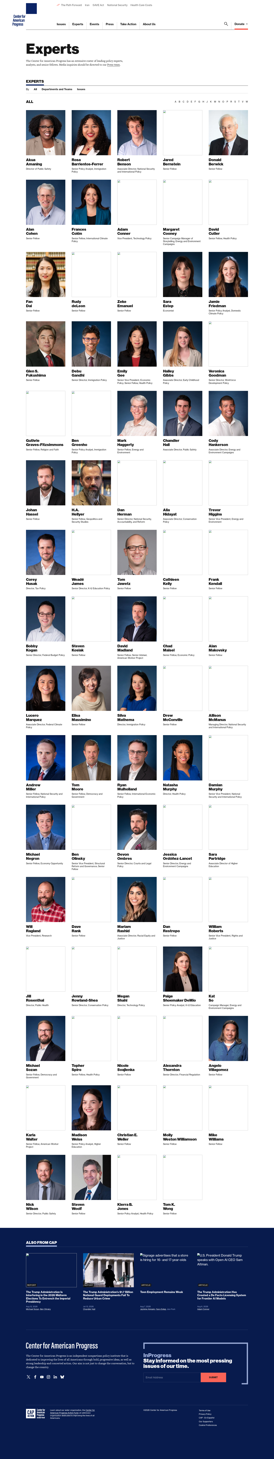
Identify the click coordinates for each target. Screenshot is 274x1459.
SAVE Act (98, 5)
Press (110, 24)
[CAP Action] (36, 1413)
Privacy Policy (205, 1414)
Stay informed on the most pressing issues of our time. (187, 1361)
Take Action (128, 24)
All (35, 89)
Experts (77, 24)
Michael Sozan (32, 1309)
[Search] (226, 26)
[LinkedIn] (55, 1377)
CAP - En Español (206, 1418)
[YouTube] (41, 1377)
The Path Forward (71, 5)
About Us (149, 24)
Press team (113, 65)
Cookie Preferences (208, 1425)
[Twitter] (28, 1377)
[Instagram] (48, 1377)
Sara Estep (161, 1309)
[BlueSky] (62, 1377)
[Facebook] (35, 1377)
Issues (61, 24)
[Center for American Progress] (32, 15)
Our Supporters (206, 1421)
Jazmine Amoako (147, 1309)
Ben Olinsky (45, 1309)
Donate (240, 24)
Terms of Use (204, 1410)
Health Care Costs (141, 5)
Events (94, 24)
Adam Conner (203, 1309)
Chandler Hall (89, 1309)
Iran (87, 5)
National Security (117, 5)
